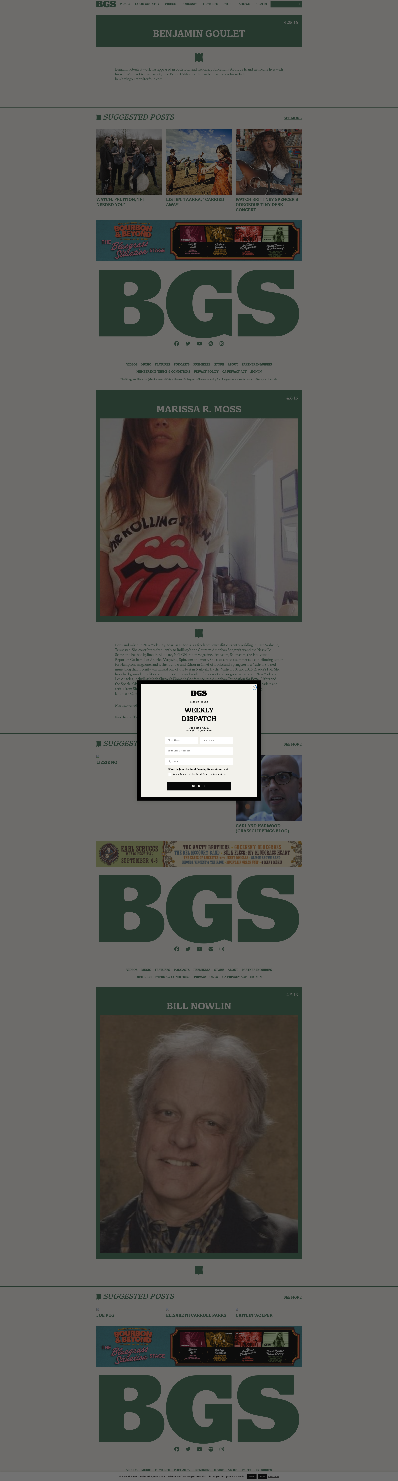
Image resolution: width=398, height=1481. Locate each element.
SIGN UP (199, 786)
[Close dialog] (254, 687)
